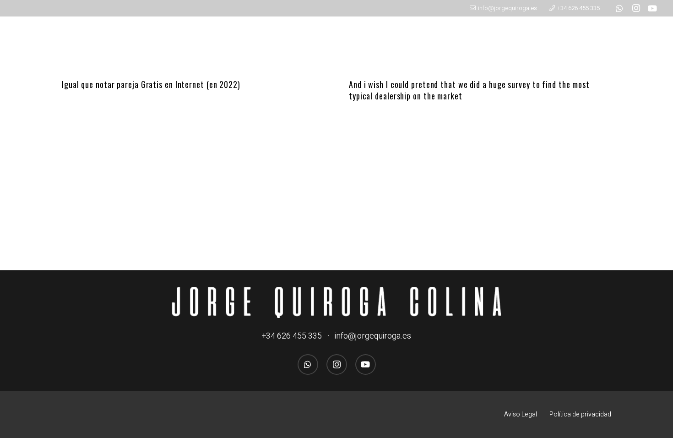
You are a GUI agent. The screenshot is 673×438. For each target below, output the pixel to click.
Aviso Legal (520, 414)
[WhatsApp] (619, 8)
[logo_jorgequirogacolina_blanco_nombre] (336, 302)
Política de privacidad (580, 414)
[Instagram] (636, 8)
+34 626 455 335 (292, 336)
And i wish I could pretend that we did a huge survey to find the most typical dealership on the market (469, 90)
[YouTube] (652, 8)
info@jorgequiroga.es (373, 336)
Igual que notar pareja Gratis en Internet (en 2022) (151, 84)
